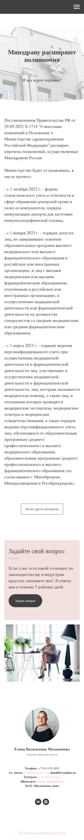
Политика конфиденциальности (42, 833)
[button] (25, 600)
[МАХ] (46, 802)
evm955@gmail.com (36, 773)
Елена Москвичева (50, 781)
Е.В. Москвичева (49, 777)
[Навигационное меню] (77, 7)
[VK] (38, 802)
